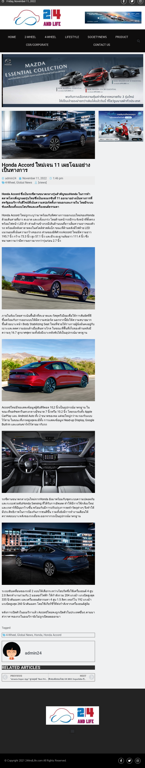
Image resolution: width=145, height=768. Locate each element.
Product (121, 37)
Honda (38, 635)
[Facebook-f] (121, 761)
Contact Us (101, 44)
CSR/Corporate (37, 44)
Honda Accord (52, 635)
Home (12, 37)
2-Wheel (30, 37)
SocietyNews (97, 37)
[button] (138, 41)
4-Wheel (50, 37)
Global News (24, 182)
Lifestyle (72, 37)
